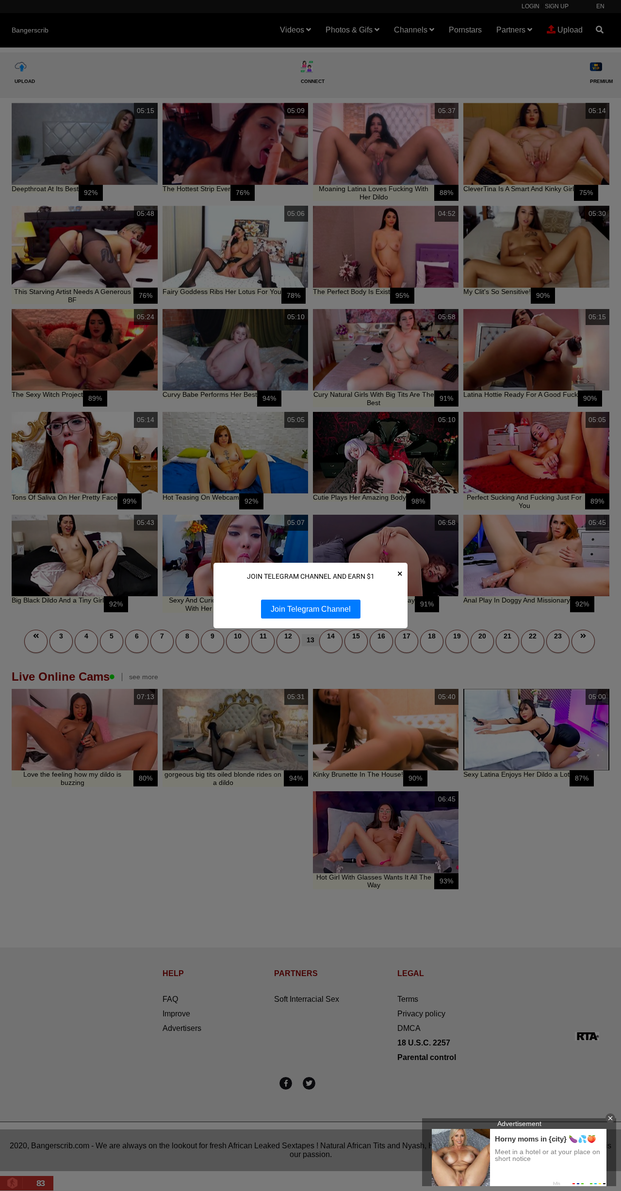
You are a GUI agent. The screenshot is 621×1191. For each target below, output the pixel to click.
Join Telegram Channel (311, 609)
